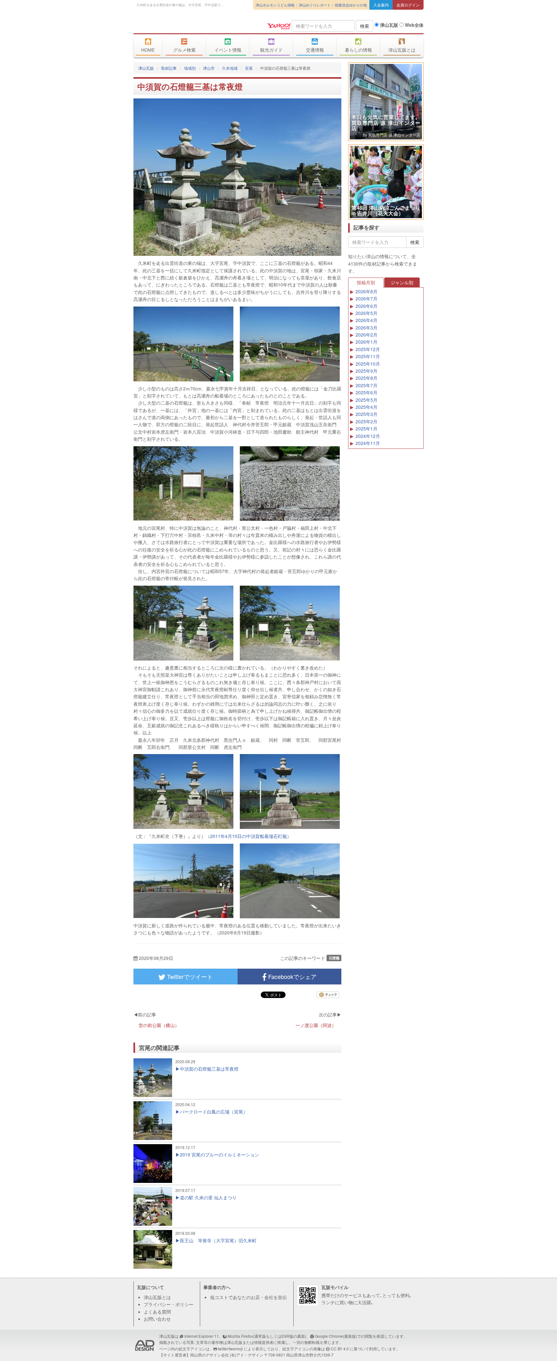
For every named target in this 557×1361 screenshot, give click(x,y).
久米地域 (230, 68)
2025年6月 (366, 392)
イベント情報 (227, 50)
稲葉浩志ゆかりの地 (351, 4)
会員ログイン (408, 4)
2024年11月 (368, 443)
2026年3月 (366, 327)
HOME (148, 50)
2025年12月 (368, 349)
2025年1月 (366, 428)
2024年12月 (368, 436)
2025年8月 (366, 378)
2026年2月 (366, 334)
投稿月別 (366, 282)
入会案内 (381, 4)
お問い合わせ (157, 1319)
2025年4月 (366, 407)
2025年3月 (366, 414)
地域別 (190, 68)
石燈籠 (334, 957)
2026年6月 (366, 306)
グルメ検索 (184, 50)
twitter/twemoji (230, 1348)
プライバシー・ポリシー (168, 1304)
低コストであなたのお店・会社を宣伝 (248, 1297)
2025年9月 (366, 371)
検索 (364, 26)
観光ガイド (271, 50)
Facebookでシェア (292, 976)
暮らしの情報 (358, 50)
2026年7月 (366, 298)
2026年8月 (366, 291)
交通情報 (315, 50)
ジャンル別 (402, 282)
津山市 (209, 68)
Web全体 (414, 25)
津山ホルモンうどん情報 (275, 4)
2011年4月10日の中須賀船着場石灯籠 (248, 836)
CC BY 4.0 (340, 1348)
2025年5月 (366, 400)
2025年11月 (368, 356)
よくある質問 (157, 1311)
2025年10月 (368, 363)
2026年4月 (366, 320)
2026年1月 (366, 341)
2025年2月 (366, 421)
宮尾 (249, 68)
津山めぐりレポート (315, 4)
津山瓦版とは (401, 50)
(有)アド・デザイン (246, 1354)
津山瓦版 (180, 25)
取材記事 (169, 68)
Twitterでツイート (189, 976)
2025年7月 (366, 385)
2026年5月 (366, 313)
